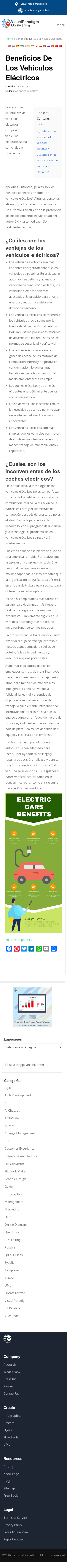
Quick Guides (14, 1255)
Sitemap (9, 1488)
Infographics (19, 91)
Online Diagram (16, 1225)
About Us (10, 1365)
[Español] (17, 46)
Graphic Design (15, 1179)
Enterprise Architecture (21, 1156)
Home (9, 38)
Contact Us (11, 1394)
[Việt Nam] (52, 46)
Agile (8, 1088)
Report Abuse (13, 1539)
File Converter (14, 1164)
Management (14, 1202)
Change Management (20, 1133)
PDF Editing (13, 1240)
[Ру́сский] (48, 46)
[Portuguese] (44, 46)
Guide (9, 1186)
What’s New (12, 1372)
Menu (60, 25)
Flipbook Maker (16, 1171)
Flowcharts (11, 1437)
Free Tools (11, 1496)
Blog (7, 1481)
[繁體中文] (60, 46)
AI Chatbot (12, 1110)
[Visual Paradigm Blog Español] (20, 25)
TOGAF (9, 1278)
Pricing (8, 1467)
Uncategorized (15, 1293)
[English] (13, 46)
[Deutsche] (9, 46)
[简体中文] (56, 46)
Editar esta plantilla (18, 940)
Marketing (12, 1209)
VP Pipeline (12, 1308)
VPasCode (12, 1316)
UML (8, 1285)
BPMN (9, 1126)
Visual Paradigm (16, 1301)
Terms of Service (15, 1518)
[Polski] (40, 46)
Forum (8, 1386)
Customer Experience (19, 1148)
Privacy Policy (13, 1525)
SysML (9, 1263)
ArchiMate (12, 1118)
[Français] (24, 46)
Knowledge (11, 1474)
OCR (8, 1217)
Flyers (8, 1430)
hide (41, 124)
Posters (10, 1247)
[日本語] (36, 46)
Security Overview (16, 1532)
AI (6, 1103)
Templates (32, 91)
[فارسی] (21, 46)
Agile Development (18, 1095)
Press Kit (10, 1379)
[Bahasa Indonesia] (32, 46)
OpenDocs (12, 1232)
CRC (7, 1141)
